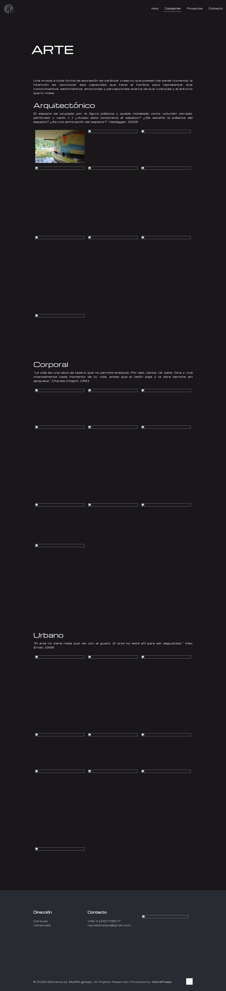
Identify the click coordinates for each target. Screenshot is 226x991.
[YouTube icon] (176, 985)
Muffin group (80, 981)
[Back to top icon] (189, 981)
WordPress (162, 981)
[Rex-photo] (9, 8)
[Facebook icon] (167, 985)
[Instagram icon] (181, 985)
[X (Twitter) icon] (172, 985)
